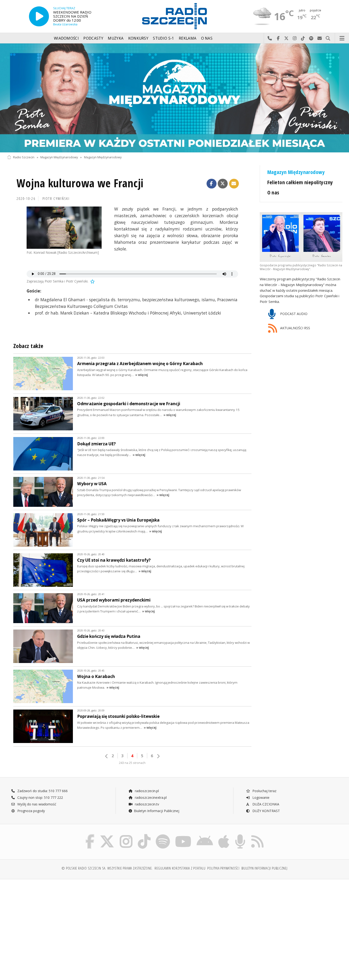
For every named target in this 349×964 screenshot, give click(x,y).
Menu (342, 38)
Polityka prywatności (223, 868)
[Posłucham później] (92, 281)
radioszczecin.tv (146, 804)
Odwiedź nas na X (286, 38)
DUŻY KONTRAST (265, 811)
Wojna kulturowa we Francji (80, 183)
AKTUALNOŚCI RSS (294, 328)
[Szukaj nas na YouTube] (183, 835)
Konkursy (138, 38)
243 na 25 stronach (132, 763)
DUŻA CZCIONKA (265, 804)
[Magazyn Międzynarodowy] (174, 97)
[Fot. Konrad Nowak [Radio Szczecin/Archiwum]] (64, 228)
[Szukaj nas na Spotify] (163, 835)
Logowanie (260, 797)
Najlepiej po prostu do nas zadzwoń (270, 38)
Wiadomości (66, 38)
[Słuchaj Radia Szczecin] (39, 16)
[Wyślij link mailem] (234, 184)
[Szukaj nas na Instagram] (126, 835)
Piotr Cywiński (56, 198)
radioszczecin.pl (146, 791)
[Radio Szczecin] (174, 16)
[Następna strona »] (158, 756)
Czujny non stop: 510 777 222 (39, 797)
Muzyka (115, 38)
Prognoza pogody (30, 811)
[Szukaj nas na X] (107, 835)
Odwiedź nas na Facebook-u (278, 38)
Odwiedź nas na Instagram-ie (295, 38)
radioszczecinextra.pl (150, 797)
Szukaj (328, 38)
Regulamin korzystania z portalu (180, 868)
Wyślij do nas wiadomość (320, 38)
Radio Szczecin (23, 157)
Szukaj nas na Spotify (311, 38)
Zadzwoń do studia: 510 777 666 (42, 791)
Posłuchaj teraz (263, 791)
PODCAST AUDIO (293, 313)
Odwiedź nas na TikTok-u (303, 38)
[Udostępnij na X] (223, 184)
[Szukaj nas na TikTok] (144, 835)
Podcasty (93, 38)
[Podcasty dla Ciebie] (240, 835)
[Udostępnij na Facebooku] (212, 184)
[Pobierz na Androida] (205, 835)
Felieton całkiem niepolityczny (300, 182)
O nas (207, 38)
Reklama (187, 38)
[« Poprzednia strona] (106, 756)
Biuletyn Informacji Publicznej (156, 811)
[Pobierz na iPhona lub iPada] (224, 835)
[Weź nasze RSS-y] (257, 835)
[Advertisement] (48, 919)
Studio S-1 (163, 38)
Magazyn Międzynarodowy (59, 157)
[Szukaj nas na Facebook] (90, 835)
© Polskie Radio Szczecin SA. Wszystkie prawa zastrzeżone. (107, 868)
